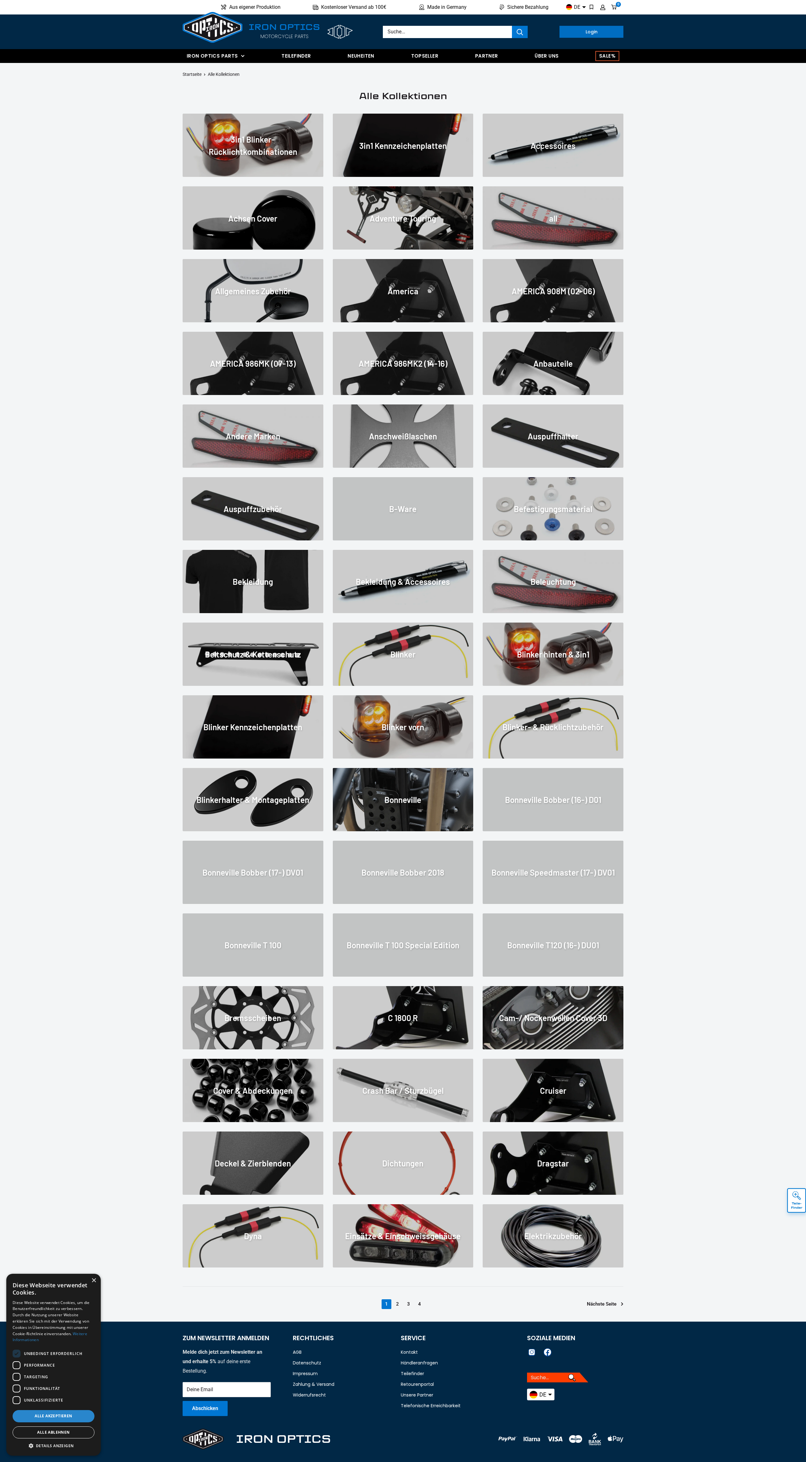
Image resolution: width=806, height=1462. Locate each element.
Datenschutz (307, 1363)
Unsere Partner (417, 1395)
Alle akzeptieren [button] (53, 1416)
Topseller (424, 56)
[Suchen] (520, 32)
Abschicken (205, 1408)
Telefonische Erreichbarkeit (431, 1406)
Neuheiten (361, 56)
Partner (486, 56)
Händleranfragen (419, 1363)
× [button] (93, 1280)
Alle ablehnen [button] (53, 1432)
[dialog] (53, 1365)
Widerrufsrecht (309, 1395)
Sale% (607, 56)
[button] (53, 1445)
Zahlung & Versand (313, 1384)
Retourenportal (417, 1384)
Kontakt (409, 1352)
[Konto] (602, 7)
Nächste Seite (601, 1304)
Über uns (547, 56)
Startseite (192, 74)
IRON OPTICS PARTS (212, 56)
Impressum (305, 1373)
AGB (297, 1352)
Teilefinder (296, 56)
